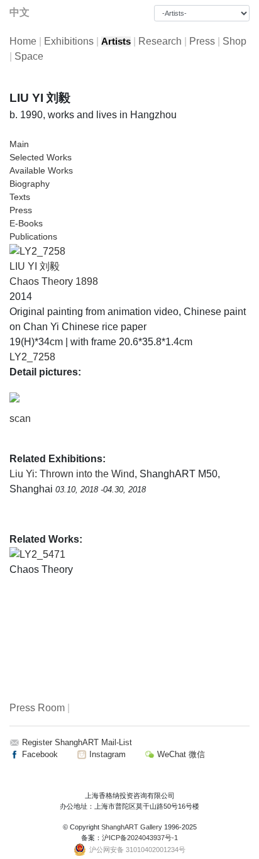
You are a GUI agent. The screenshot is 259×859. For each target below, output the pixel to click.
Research (160, 41)
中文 (19, 12)
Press (202, 41)
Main (19, 144)
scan (20, 418)
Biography (29, 184)
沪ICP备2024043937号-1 (140, 837)
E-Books (26, 223)
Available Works (41, 170)
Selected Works (40, 157)
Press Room (37, 707)
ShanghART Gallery (131, 827)
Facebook (38, 754)
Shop (234, 41)
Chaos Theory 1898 (53, 281)
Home (22, 41)
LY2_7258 (32, 357)
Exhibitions (69, 41)
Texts (19, 197)
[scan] (14, 397)
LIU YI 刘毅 (34, 266)
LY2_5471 (42, 554)
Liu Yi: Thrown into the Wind (72, 473)
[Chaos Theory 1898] (37, 250)
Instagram (106, 754)
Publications (33, 236)
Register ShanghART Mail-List (77, 742)
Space (28, 56)
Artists (116, 41)
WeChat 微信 (180, 754)
